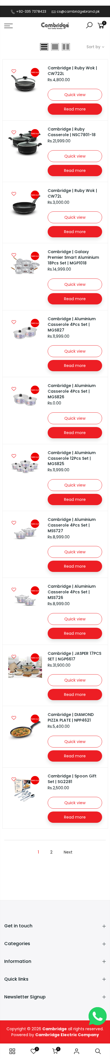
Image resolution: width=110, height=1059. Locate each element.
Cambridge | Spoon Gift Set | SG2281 (72, 778)
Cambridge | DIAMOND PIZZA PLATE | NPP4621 (71, 717)
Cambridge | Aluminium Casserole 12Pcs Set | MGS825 (72, 458)
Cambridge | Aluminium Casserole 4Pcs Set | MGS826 (72, 391)
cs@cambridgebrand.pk (78, 11)
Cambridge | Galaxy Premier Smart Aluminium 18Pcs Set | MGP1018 (73, 257)
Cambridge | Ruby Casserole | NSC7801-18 (72, 132)
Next (68, 852)
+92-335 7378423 (30, 11)
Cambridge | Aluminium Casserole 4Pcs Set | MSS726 (72, 591)
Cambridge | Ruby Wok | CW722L (72, 70)
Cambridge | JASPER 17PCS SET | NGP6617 (74, 656)
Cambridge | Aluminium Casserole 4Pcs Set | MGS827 (72, 324)
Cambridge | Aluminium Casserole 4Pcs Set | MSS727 (72, 525)
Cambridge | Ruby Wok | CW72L (72, 193)
